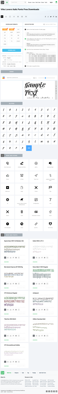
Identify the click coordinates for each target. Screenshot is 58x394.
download (11, 50)
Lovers (11, 66)
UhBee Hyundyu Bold (39, 319)
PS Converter (50, 383)
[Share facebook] (45, 17)
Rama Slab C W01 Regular (40, 267)
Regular (8, 57)
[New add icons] (2, 155)
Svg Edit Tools (35, 380)
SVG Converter (28, 381)
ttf (5, 29)
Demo (42, 2)
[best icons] (2, 234)
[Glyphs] (14, 16)
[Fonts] (26, 16)
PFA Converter (28, 383)
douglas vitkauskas (11, 64)
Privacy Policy (43, 386)
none (5, 44)
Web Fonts (9, 373)
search (25, 2)
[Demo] (10, 16)
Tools (46, 2)
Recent (29, 2)
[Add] (2, 16)
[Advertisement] (12, 90)
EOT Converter (35, 381)
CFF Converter (28, 384)
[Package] (18, 16)
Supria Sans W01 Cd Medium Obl (14, 241)
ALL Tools (34, 386)
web (12, 29)
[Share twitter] (51, 17)
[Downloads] (11, 258)
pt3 (5, 38)
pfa (11, 35)
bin (18, 35)
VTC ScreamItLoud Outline (12, 345)
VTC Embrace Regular (10, 293)
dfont (18, 41)
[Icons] (22, 16)
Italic (14, 66)
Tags (28, 373)
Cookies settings (51, 386)
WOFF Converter (43, 381)
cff (18, 38)
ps (11, 38)
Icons (33, 2)
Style (23, 373)
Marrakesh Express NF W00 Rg (13, 267)
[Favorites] (6, 16)
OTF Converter (51, 380)
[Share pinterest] (54, 17)
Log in (51, 2)
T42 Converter (35, 384)
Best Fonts (38, 2)
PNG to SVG (27, 380)
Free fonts (3, 2)
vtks (8, 66)
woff (11, 32)
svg (18, 29)
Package (34, 373)
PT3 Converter (43, 383)
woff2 (18, 32)
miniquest (36, 293)
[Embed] (16, 258)
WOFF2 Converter (51, 381)
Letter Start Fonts (42, 373)
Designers (17, 373)
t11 (11, 41)
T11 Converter (43, 384)
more (29, 148)
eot (5, 32)
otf (5, 35)
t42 (5, 41)
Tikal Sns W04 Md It (10, 319)
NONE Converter (28, 386)
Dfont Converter (51, 384)
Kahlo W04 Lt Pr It (38, 241)
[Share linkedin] (56, 17)
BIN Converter (35, 383)
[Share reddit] (48, 17)
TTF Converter (43, 380)
